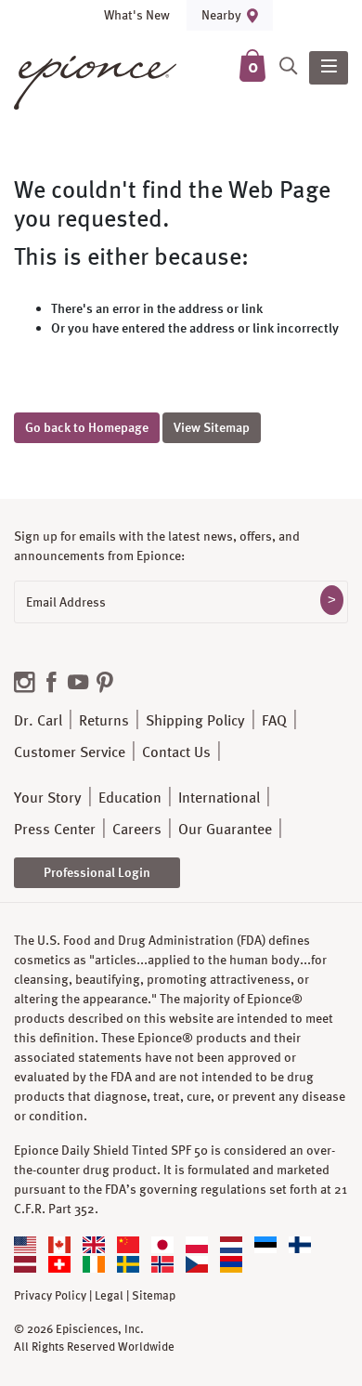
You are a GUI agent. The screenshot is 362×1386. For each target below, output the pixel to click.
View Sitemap (212, 427)
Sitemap (153, 1295)
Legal (109, 1295)
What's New (137, 15)
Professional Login (97, 872)
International (219, 797)
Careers (137, 829)
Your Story (48, 797)
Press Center (55, 829)
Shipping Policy (195, 720)
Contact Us (176, 752)
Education (130, 797)
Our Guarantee (225, 829)
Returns (104, 720)
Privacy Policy (50, 1295)
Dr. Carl (38, 720)
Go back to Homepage (87, 427)
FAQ (274, 720)
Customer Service (69, 752)
